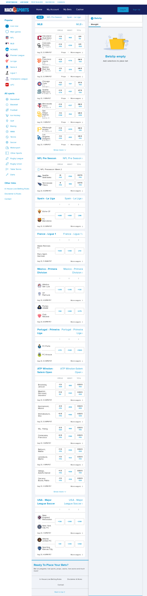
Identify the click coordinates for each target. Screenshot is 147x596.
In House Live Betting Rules (50, 579)
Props (63, 52)
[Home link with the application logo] (17, 9)
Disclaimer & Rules (74, 579)
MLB (78, 24)
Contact (61, 585)
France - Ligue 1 (72, 234)
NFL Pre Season (72, 158)
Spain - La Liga (73, 198)
